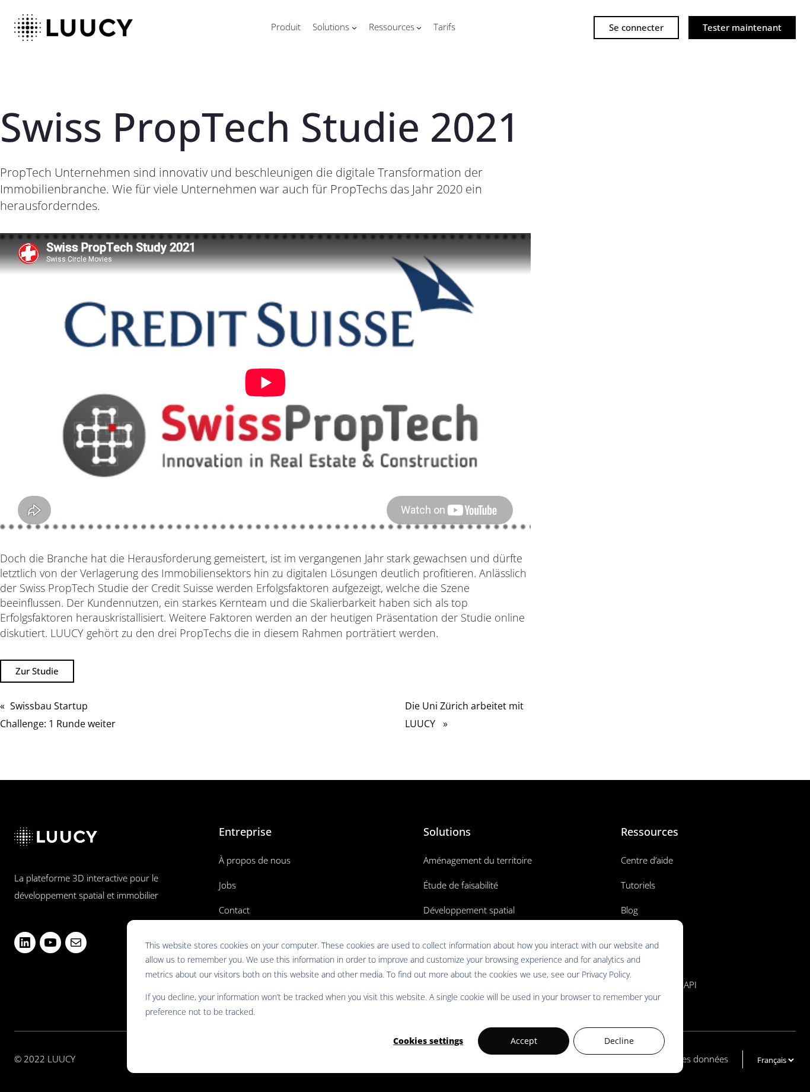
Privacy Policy (606, 974)
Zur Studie (37, 671)
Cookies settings (428, 1040)
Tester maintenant (742, 27)
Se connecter (636, 27)
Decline (619, 1040)
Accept (524, 1040)
